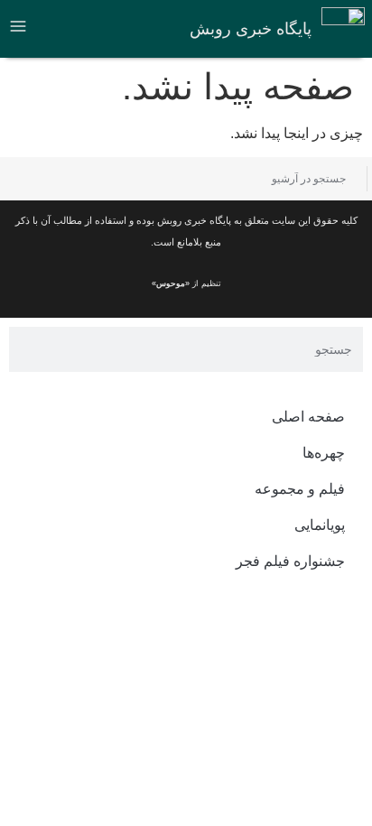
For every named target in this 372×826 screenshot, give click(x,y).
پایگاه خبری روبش (251, 29)
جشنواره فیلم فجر (290, 561)
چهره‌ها (323, 452)
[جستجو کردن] (29, 178)
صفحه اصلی (308, 416)
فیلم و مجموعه (300, 489)
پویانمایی (319, 525)
